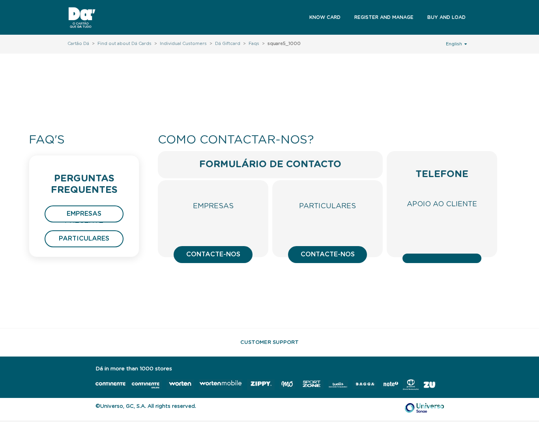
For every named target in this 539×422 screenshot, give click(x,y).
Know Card (325, 17)
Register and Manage (384, 17)
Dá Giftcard (227, 43)
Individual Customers (183, 43)
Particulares (84, 238)
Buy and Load (446, 17)
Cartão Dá (78, 43)
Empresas (84, 214)
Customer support (269, 342)
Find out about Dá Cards (124, 43)
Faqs (254, 43)
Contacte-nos (213, 254)
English (454, 44)
